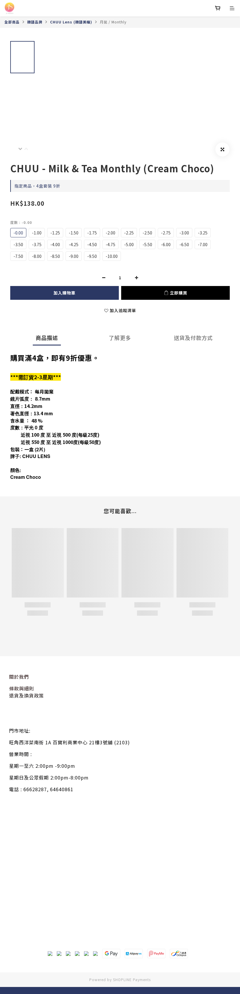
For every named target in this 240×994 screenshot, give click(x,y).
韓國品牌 (34, 21)
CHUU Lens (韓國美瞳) (71, 21)
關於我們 (19, 676)
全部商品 (12, 21)
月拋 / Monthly (113, 21)
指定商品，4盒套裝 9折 (37, 186)
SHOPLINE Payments (132, 979)
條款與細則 (21, 688)
